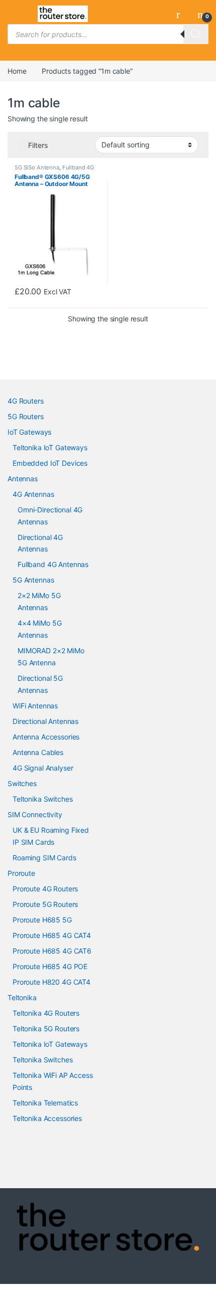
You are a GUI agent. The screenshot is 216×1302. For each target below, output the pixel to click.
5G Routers (26, 416)
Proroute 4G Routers (45, 888)
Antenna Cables (38, 752)
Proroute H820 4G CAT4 (51, 982)
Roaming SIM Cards (44, 857)
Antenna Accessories (46, 736)
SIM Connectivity (35, 814)
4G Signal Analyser (43, 768)
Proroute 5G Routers (45, 904)
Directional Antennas (45, 721)
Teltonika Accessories (47, 1118)
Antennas (23, 478)
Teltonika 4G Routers (46, 1013)
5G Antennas (33, 580)
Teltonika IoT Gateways (50, 447)
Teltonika (22, 997)
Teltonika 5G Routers (46, 1028)
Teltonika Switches (42, 799)
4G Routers (26, 401)
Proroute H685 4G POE (50, 966)
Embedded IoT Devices (50, 463)
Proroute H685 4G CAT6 (52, 951)
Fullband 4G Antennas (53, 564)
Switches (22, 783)
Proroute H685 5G (42, 919)
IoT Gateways (29, 432)
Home (17, 71)
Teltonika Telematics (45, 1102)
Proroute (21, 873)
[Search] (195, 34)
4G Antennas (33, 494)
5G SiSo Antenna (37, 167)
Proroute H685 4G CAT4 (52, 935)
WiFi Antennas (35, 705)
